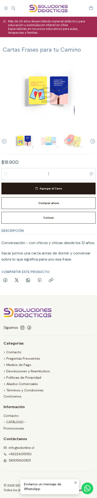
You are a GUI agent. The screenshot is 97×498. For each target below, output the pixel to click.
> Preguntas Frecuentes (22, 358)
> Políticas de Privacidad (22, 377)
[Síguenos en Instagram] (22, 327)
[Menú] (6, 8)
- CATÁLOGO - (15, 422)
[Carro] (91, 8)
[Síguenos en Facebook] (29, 327)
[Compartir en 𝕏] (17, 280)
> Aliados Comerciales (21, 384)
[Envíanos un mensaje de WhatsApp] (87, 488)
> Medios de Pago (17, 365)
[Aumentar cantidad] (91, 174)
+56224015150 (20, 454)
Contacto (11, 416)
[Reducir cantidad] (6, 174)
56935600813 (20, 460)
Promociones (14, 428)
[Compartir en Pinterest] (40, 280)
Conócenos (12, 396)
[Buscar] (13, 8)
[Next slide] (92, 142)
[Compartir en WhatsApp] (28, 280)
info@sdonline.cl (21, 448)
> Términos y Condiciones (24, 390)
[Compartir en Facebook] (5, 280)
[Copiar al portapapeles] (51, 280)
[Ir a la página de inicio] (48, 8)
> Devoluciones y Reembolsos (27, 371)
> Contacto (12, 352)
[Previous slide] (4, 142)
